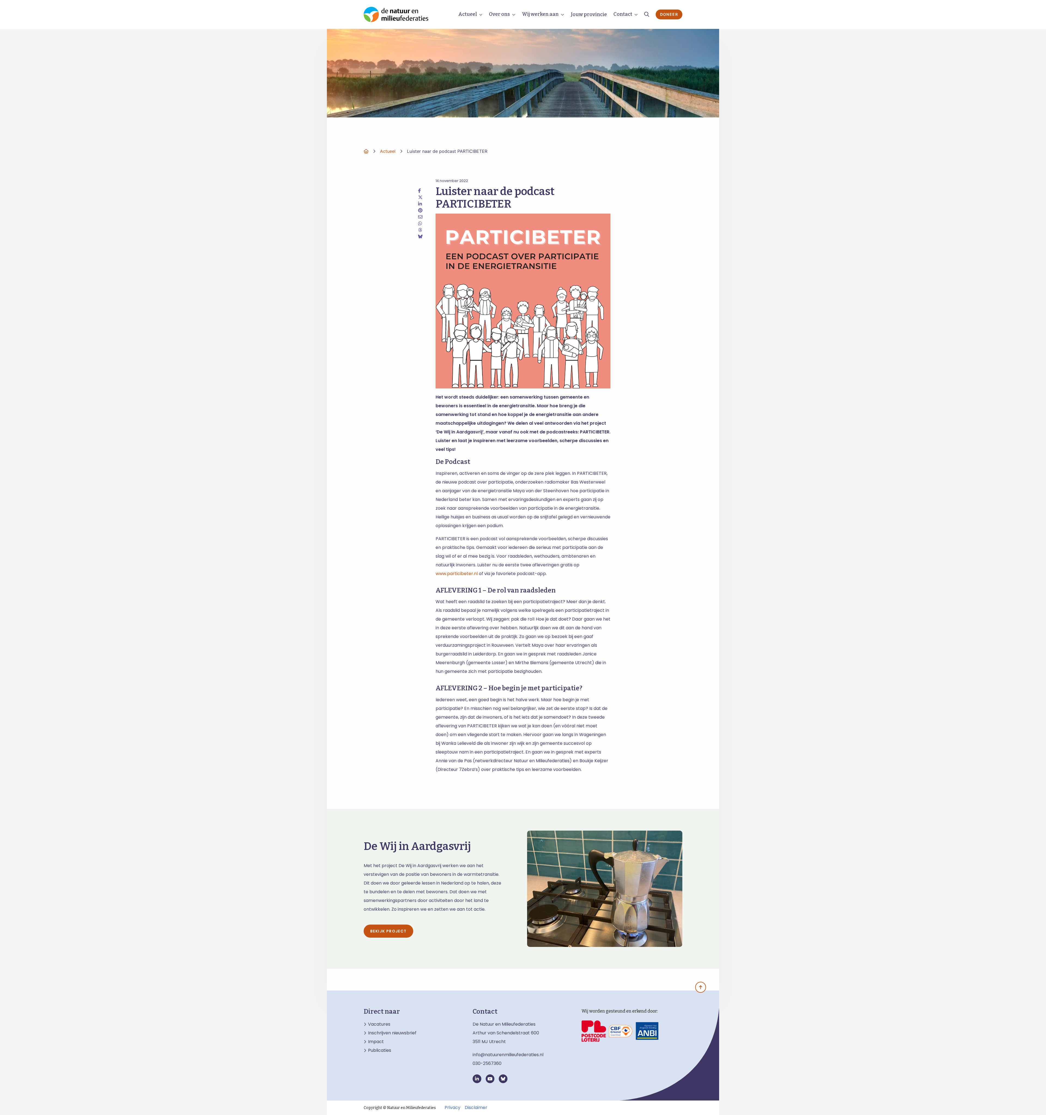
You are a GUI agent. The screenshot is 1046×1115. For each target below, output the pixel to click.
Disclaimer (476, 1107)
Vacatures (379, 1024)
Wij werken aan (540, 14)
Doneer (669, 14)
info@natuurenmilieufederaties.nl (508, 1055)
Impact (376, 1042)
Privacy (452, 1107)
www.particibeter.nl (457, 573)
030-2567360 (487, 1063)
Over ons (499, 14)
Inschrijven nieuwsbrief (392, 1033)
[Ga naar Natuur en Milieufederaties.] (366, 151)
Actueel (467, 14)
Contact (622, 14)
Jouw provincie (589, 14)
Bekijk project (388, 931)
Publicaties (379, 1050)
